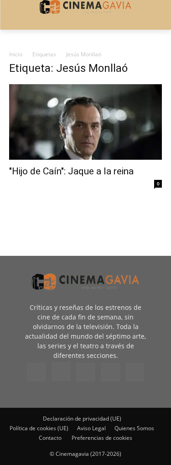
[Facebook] (36, 372)
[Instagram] (61, 371)
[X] (110, 372)
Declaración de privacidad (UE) (82, 418)
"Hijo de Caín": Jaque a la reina (71, 171)
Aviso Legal (91, 428)
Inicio (15, 54)
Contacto (50, 438)
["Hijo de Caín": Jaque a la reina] (85, 122)
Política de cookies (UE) (39, 428)
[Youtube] (135, 372)
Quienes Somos (134, 428)
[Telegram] (86, 372)
